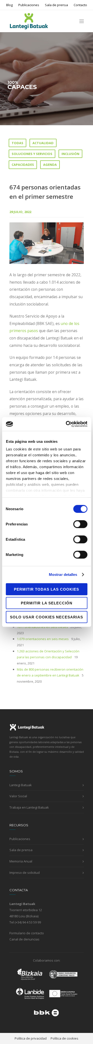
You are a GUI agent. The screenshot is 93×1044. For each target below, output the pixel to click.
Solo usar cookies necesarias (46, 617)
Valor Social (18, 796)
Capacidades (23, 164)
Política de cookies (64, 1038)
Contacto (80, 5)
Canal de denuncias (24, 939)
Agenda (50, 164)
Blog (9, 5)
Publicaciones (28, 5)
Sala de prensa (56, 5)
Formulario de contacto (26, 933)
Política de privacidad (31, 1038)
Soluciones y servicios (32, 154)
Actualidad (43, 143)
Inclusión (70, 154)
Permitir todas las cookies (46, 589)
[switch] (80, 524)
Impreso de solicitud (24, 872)
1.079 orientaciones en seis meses (43, 639)
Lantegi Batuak (20, 785)
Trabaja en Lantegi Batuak (29, 807)
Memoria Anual (20, 861)
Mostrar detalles (63, 574)
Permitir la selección (46, 603)
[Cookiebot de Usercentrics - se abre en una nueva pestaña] (66, 424)
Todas (17, 143)
